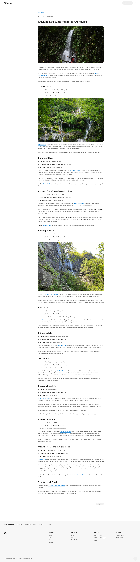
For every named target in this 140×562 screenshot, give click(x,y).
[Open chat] (135, 559)
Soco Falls (40, 320)
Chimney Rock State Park (51, 294)
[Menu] (135, 3)
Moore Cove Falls (65, 431)
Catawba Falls (42, 145)
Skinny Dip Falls (47, 184)
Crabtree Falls (61, 345)
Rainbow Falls (42, 459)
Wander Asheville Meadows (56, 485)
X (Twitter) (19, 524)
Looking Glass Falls (43, 398)
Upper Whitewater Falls (78, 475)
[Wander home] (8, 3)
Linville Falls (60, 371)
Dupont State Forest (79, 203)
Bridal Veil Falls (46, 225)
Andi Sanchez (49, 16)
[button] (51, 540)
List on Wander (128, 3)
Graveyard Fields (74, 170)
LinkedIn (41, 524)
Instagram (28, 524)
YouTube (48, 524)
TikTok (35, 524)
